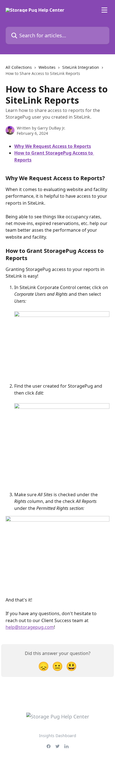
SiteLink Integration (80, 67)
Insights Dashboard (57, 735)
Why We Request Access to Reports (52, 146)
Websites (47, 67)
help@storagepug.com (30, 627)
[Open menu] (104, 10)
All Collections (19, 67)
